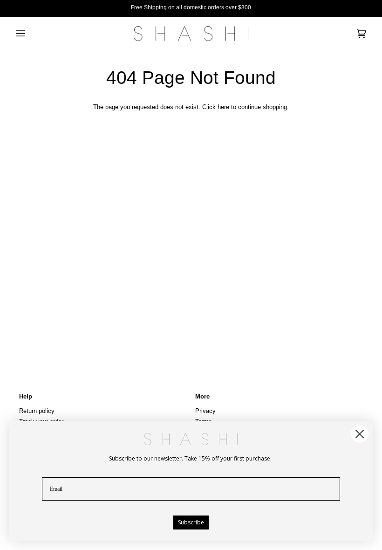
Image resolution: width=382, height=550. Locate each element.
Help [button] (25, 396)
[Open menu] (30, 33)
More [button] (202, 396)
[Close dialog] (359, 434)
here (223, 106)
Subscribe (191, 522)
